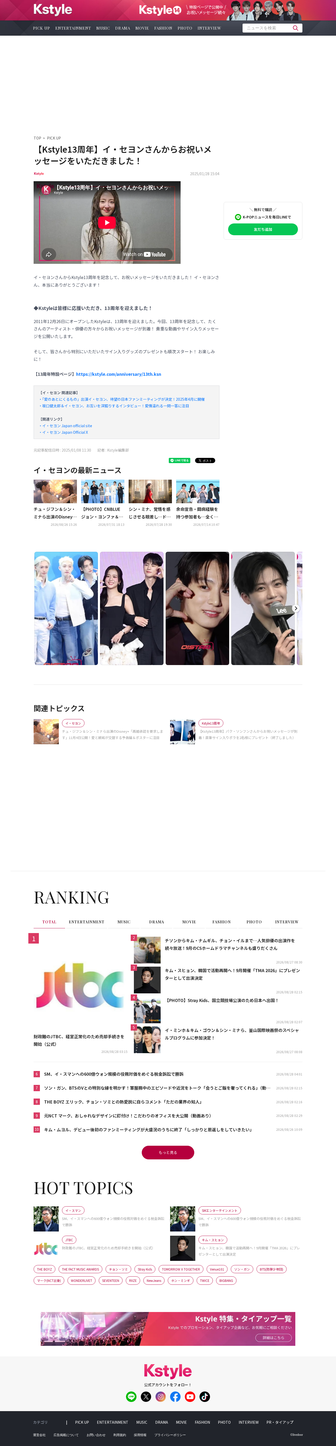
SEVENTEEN (110, 1280)
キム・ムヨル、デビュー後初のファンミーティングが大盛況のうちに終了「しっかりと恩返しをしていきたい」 (149, 1129)
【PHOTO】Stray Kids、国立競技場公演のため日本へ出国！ (222, 1000)
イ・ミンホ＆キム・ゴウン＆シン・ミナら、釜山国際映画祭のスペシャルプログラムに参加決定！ (232, 1034)
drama (122, 28)
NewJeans (154, 1280)
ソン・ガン (242, 1269)
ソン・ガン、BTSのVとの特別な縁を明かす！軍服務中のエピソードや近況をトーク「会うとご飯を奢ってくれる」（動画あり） (157, 1088)
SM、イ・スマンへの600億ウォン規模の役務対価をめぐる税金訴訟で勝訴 (113, 1074)
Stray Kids (145, 1269)
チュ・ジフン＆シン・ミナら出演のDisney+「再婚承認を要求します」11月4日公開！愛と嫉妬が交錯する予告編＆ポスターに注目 (55, 513)
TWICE (204, 1280)
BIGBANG (226, 1280)
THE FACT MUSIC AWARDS (80, 1269)
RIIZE (133, 1280)
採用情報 (140, 1435)
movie (142, 28)
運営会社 (39, 1435)
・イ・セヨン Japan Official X (63, 432)
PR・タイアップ (279, 1422)
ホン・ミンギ (180, 1280)
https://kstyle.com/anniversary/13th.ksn (118, 374)
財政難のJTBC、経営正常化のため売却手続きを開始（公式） (79, 1040)
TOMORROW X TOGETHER (181, 1269)
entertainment (73, 28)
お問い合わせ (96, 1435)
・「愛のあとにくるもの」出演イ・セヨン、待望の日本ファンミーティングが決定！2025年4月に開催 (122, 399)
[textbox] (272, 28)
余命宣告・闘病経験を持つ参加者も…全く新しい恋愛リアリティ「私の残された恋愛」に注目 (197, 513)
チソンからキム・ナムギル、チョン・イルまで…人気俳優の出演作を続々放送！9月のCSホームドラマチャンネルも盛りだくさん (230, 944)
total (49, 921)
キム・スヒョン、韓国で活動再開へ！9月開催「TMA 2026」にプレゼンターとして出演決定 (232, 974)
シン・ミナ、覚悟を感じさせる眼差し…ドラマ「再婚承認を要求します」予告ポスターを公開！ (150, 513)
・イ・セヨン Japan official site (65, 425)
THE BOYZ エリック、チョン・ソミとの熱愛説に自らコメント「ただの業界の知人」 (124, 1102)
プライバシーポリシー (170, 1435)
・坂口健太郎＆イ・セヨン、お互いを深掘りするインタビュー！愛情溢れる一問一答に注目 (114, 405)
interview (209, 28)
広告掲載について (66, 1435)
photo (185, 28)
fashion (163, 28)
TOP (37, 138)
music (103, 28)
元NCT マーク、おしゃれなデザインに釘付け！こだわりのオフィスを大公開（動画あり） (128, 1115)
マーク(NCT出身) (49, 1280)
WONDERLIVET (81, 1280)
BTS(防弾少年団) (271, 1269)
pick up (41, 28)
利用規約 (119, 1435)
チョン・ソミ (118, 1269)
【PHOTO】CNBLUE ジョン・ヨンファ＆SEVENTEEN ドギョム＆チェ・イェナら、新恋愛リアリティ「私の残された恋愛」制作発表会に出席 (102, 513)
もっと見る (168, 1152)
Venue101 (217, 1269)
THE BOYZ (44, 1269)
